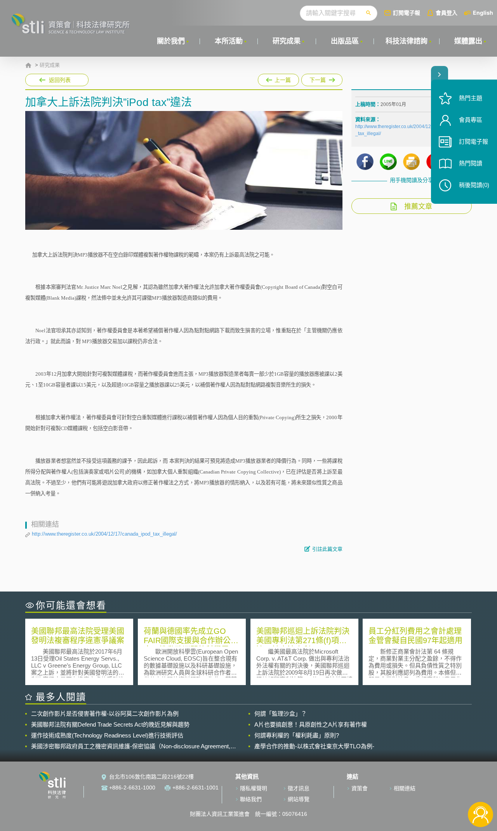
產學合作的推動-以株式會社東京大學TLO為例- (314, 746)
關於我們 (171, 41)
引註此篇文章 (327, 549)
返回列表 (60, 80)
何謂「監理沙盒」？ (280, 713)
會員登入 (446, 12)
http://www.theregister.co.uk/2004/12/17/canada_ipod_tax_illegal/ (104, 534)
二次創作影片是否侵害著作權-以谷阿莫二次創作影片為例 (105, 713)
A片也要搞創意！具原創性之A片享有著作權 (310, 724)
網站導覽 (298, 799)
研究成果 (287, 41)
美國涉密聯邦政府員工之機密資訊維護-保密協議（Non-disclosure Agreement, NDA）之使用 (130, 746)
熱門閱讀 (470, 163)
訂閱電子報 (406, 12)
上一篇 (278, 78)
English (483, 12)
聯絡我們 (251, 799)
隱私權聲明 (253, 788)
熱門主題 (470, 98)
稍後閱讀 (474, 185)
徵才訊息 (298, 788)
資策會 (359, 788)
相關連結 (404, 788)
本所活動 (229, 41)
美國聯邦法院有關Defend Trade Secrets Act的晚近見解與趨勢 (110, 724)
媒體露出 (468, 41)
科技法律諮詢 (406, 41)
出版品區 (345, 41)
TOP (480, 789)
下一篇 (313, 78)
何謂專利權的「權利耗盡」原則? (296, 735)
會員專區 (470, 119)
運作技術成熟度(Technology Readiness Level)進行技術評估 (107, 735)
